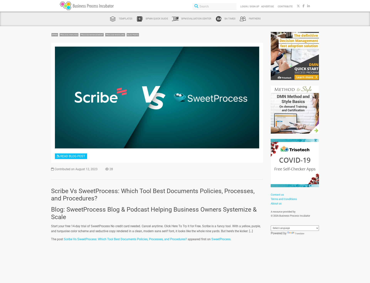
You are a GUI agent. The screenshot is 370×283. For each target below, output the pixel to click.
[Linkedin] (308, 6)
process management (92, 35)
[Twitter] (298, 6)
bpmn (54, 35)
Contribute (285, 6)
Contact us (277, 194)
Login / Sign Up (249, 6)
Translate (299, 233)
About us (276, 203)
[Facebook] (303, 6)
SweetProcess (220, 239)
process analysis (69, 35)
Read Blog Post (72, 156)
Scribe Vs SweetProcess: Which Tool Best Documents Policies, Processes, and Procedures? (125, 239)
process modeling (115, 35)
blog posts (132, 35)
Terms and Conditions (284, 199)
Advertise (267, 6)
